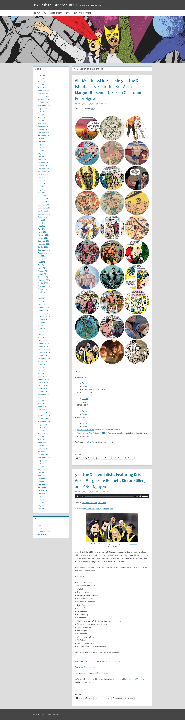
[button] (87, 128)
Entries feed (42, 528)
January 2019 (43, 346)
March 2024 (42, 160)
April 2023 (41, 193)
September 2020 (44, 286)
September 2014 (44, 494)
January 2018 (43, 382)
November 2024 (44, 136)
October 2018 (43, 355)
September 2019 (44, 322)
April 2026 (42, 84)
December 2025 (44, 96)
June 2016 (41, 430)
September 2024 (44, 142)
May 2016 (41, 433)
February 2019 (43, 343)
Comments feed (44, 531)
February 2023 (43, 199)
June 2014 (41, 503)
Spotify (98, 508)
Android (106, 508)
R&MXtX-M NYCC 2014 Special (94, 389)
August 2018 (42, 361)
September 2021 (44, 250)
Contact (37, 13)
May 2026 (41, 81)
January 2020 (43, 310)
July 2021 (41, 256)
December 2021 (43, 241)
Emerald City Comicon (85, 430)
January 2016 (43, 445)
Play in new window (89, 503)
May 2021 (41, 262)
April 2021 (41, 265)
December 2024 (44, 133)
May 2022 (41, 226)
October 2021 (43, 247)
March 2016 (42, 439)
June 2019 (41, 331)
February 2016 (43, 442)
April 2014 (42, 509)
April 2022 (41, 229)
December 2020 (44, 277)
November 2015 (44, 451)
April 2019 (42, 337)
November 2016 (44, 415)
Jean (88, 567)
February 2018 (43, 379)
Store (68, 13)
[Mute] (140, 496)
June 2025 (41, 114)
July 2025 (41, 111)
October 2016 (43, 418)
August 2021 (42, 253)
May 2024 (41, 154)
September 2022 (44, 214)
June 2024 (41, 151)
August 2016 (42, 424)
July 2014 (41, 500)
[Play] (78, 496)
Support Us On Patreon (82, 13)
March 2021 (42, 268)
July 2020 (41, 292)
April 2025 (42, 120)
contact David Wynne (133, 679)
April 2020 (42, 301)
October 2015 (43, 454)
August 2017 (42, 397)
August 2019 (42, 325)
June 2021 (41, 259)
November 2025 (44, 99)
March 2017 (42, 403)
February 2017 (43, 406)
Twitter (85, 383)
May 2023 (41, 190)
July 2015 (41, 464)
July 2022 (41, 220)
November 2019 (44, 316)
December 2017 (43, 385)
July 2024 (41, 148)
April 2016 (42, 436)
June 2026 (41, 78)
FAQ (45, 13)
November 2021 (44, 244)
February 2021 (43, 271)
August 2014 (42, 497)
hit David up (133, 544)
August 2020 (42, 289)
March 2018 (42, 376)
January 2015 (43, 482)
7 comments (103, 104)
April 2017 (41, 400)
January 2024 (43, 166)
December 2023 (43, 169)
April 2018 (42, 373)
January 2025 (43, 130)
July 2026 (41, 75)
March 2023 (42, 196)
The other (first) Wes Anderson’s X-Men (92, 433)
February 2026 (43, 90)
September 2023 (44, 178)
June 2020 (41, 295)
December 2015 (44, 448)
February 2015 (43, 479)
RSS (111, 508)
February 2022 (43, 235)
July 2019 (41, 328)
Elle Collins (91, 442)
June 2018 (41, 367)
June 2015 (41, 467)
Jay (93, 104)
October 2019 (43, 319)
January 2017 (43, 409)
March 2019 (42, 340)
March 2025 (42, 124)
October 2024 (43, 139)
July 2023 (41, 184)
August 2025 (42, 108)
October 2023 (43, 175)
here (92, 108)
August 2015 (42, 461)
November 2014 (44, 488)
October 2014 (43, 491)
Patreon (105, 673)
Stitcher (94, 667)
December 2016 (44, 412)
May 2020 (41, 298)
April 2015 (42, 473)
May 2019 (41, 334)
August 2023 (42, 181)
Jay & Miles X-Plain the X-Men (54, 5)
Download (102, 503)
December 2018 (44, 349)
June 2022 (41, 223)
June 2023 (41, 187)
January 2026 (43, 93)
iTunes (86, 667)
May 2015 (41, 470)
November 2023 (44, 172)
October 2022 (43, 211)
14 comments (103, 492)
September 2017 (44, 394)
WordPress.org (43, 534)
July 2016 (41, 427)
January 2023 (43, 202)
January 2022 (43, 238)
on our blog (115, 661)
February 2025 (43, 127)
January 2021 (43, 274)
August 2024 (42, 145)
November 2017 (44, 388)
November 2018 (44, 352)
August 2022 (42, 217)
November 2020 (44, 280)
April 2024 (42, 157)
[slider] (145, 496)
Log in (40, 525)
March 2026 (42, 87)
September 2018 (44, 358)
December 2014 (44, 485)
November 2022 (44, 208)
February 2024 (43, 163)
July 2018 (41, 364)
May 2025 (41, 117)
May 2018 (41, 370)
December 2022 (43, 205)
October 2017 (43, 391)
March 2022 (42, 232)
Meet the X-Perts (56, 13)
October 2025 (43, 102)
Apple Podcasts (89, 508)
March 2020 (42, 304)
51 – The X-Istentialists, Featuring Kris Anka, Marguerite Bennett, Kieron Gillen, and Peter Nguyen (110, 480)
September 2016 (44, 421)
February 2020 (43, 307)
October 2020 (43, 283)
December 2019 (44, 313)
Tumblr (85, 386)
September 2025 (44, 105)
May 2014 (41, 506)
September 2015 (44, 458)
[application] (112, 496)
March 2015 (42, 476)
